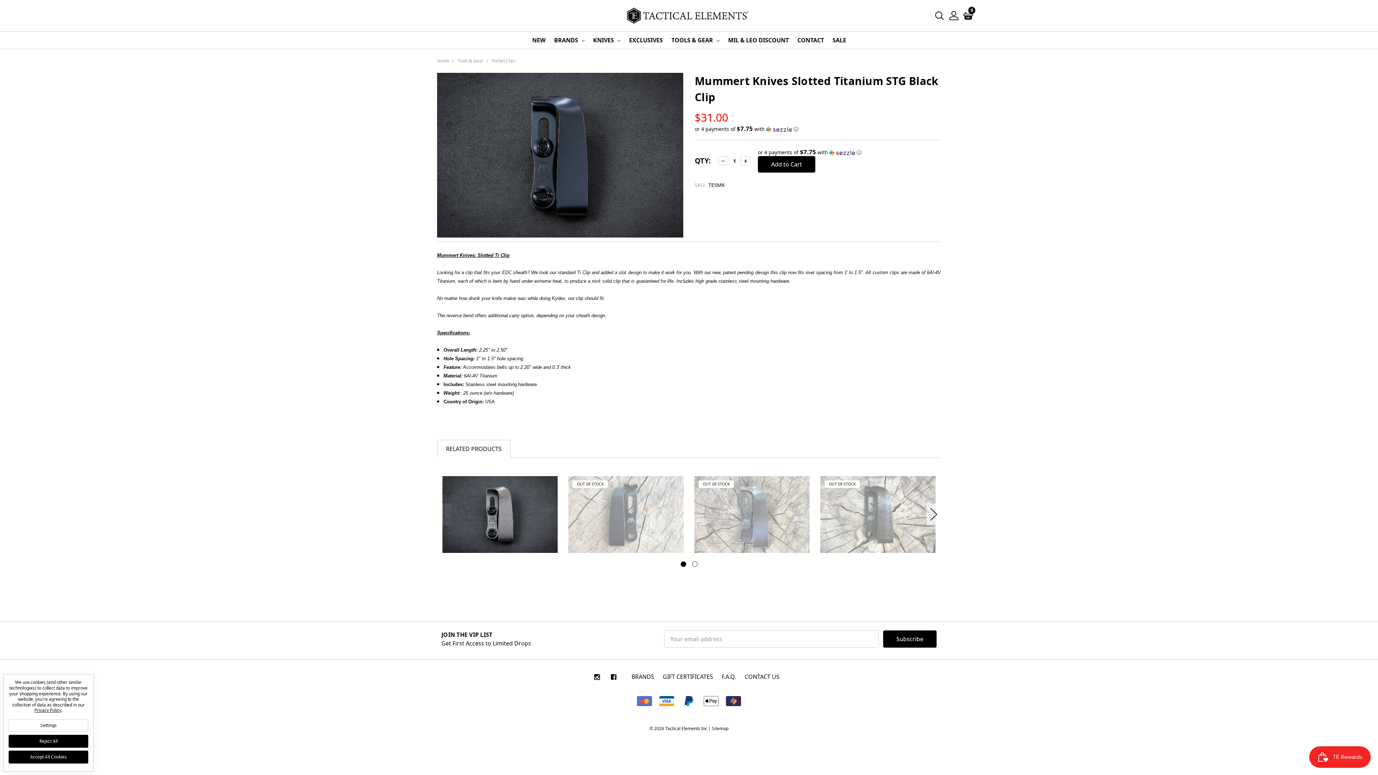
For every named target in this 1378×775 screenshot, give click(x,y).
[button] (818, 129)
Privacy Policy (47, 710)
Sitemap (720, 728)
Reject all (48, 741)
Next (934, 514)
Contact (810, 40)
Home (443, 61)
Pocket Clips (504, 61)
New (538, 40)
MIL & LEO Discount (758, 40)
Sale (839, 40)
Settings (49, 725)
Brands (567, 40)
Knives (604, 40)
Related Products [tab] (474, 449)
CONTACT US (762, 677)
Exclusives (646, 40)
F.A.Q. (729, 677)
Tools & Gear (692, 40)
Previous (444, 514)
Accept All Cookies (48, 757)
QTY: (703, 160)
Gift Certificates (688, 677)
